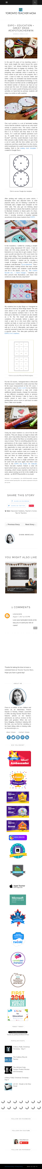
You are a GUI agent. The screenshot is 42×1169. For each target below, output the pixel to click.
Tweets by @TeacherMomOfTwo (18, 1034)
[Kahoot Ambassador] (18, 788)
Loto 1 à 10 (22, 388)
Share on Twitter (18, 505)
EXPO (32, 217)
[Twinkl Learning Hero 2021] (18, 948)
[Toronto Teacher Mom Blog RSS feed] (27, 739)
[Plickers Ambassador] (18, 858)
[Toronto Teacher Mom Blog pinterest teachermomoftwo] (22, 739)
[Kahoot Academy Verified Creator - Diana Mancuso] (19, 766)
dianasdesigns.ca (12, 728)
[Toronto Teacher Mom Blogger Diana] (17, 705)
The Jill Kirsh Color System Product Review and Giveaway (21, 1069)
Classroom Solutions (17, 511)
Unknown (17, 614)
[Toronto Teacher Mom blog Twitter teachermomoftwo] (13, 739)
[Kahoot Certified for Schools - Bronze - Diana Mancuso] (18, 831)
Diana (7, 707)
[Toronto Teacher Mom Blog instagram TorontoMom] (18, 739)
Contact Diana (24, 732)
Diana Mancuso (26, 535)
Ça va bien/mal (27, 264)
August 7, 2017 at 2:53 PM (21, 616)
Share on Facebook (21, 501)
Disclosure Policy (9, 1166)
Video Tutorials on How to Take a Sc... (18, 589)
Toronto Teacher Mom (25, 670)
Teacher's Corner (31, 511)
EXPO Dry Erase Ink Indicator (25, 464)
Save (32, 505)
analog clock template (28, 148)
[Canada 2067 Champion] (17, 967)
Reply (35, 627)
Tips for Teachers (21, 513)
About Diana (10, 732)
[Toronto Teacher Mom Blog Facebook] (9, 739)
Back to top (31, 1166)
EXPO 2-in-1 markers (12, 333)
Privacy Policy (19, 1166)
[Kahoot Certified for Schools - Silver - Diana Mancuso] (18, 817)
